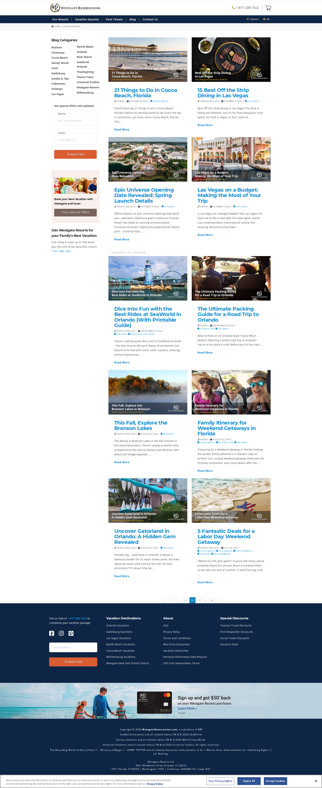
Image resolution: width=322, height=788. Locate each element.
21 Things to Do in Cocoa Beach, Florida (145, 93)
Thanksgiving (85, 72)
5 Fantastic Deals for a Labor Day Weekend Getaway (226, 536)
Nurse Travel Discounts (234, 638)
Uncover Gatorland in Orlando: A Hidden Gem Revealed (145, 536)
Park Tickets (114, 19)
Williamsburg (85, 92)
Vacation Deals (229, 644)
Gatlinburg (58, 73)
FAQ (165, 625)
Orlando (82, 52)
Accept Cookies (275, 781)
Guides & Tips (60, 78)
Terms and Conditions (177, 638)
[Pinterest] (71, 633)
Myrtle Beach (85, 46)
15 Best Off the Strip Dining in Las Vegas (223, 93)
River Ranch (84, 57)
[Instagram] (61, 633)
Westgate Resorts (88, 87)
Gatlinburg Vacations (119, 632)
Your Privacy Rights (220, 781)
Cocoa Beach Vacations (120, 650)
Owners (254, 19)
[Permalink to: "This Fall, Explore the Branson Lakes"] (147, 392)
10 (185, 600)
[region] (161, 781)
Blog (133, 19)
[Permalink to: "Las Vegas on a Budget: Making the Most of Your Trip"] (231, 159)
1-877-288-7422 (247, 7)
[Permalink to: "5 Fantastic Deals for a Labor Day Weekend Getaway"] (231, 500)
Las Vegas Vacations (118, 638)
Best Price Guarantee (176, 644)
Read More (121, 129)
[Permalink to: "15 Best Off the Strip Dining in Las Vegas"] (231, 59)
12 (200, 600)
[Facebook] (51, 633)
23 (211, 600)
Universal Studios (88, 82)
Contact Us (150, 19)
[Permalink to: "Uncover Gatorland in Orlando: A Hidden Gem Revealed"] (147, 500)
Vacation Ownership (175, 650)
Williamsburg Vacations (120, 657)
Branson (56, 47)
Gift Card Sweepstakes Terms (181, 663)
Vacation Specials (87, 19)
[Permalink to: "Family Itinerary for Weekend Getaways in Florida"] (231, 392)
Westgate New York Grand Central (127, 663)
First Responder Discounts (236, 632)
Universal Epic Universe (128, 252)
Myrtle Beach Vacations (120, 644)
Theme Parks (85, 77)
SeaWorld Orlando (142, 334)
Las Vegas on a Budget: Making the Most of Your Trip (229, 195)
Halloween (58, 83)
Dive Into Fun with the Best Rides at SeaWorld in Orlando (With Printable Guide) (147, 317)
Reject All (249, 781)
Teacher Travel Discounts (236, 625)
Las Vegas (57, 94)
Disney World (60, 63)
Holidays (57, 89)
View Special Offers (75, 212)
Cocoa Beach (59, 57)
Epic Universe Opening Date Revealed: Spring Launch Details (144, 195)
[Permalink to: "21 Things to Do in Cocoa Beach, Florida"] (147, 59)
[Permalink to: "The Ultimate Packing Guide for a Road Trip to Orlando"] (231, 278)
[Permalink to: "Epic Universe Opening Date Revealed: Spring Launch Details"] (147, 159)
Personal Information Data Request (185, 657)
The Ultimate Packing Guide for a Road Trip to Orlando (228, 314)
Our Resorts (60, 19)
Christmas (57, 52)
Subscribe (75, 154)
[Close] (316, 781)
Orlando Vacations (117, 625)
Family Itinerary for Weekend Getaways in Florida (227, 428)
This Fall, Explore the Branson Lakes (141, 425)
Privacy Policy (171, 632)
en (268, 19)
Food (54, 68)
